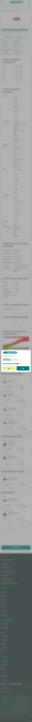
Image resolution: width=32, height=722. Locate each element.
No (9, 368)
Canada (15, 359)
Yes (23, 368)
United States (6, 359)
